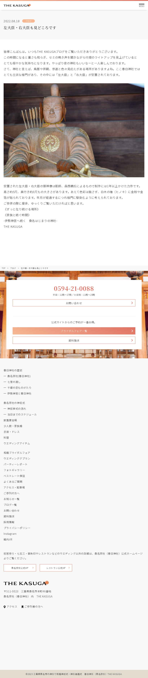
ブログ (13, 268)
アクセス (12, 606)
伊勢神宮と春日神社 (19, 393)
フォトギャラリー (14, 470)
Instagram (10, 533)
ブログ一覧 (10, 505)
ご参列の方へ (12, 493)
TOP (3, 268)
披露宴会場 (10, 420)
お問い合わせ (74, 303)
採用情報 (9, 522)
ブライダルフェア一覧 (74, 331)
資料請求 (74, 340)
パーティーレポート (16, 464)
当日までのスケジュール (22, 414)
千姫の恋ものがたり (19, 387)
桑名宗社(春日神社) (19, 376)
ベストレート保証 (14, 476)
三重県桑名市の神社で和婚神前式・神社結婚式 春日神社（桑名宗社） (70, 673)
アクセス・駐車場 (14, 487)
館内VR (8, 539)
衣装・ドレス (12, 432)
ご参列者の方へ (33, 606)
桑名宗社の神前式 (14, 403)
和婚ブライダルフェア (17, 452)
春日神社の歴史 (13, 370)
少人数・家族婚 (13, 426)
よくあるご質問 (13, 481)
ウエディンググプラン (17, 458)
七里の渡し (14, 382)
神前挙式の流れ (16, 408)
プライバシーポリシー (17, 528)
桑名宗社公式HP (19, 567)
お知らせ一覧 (12, 499)
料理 (6, 437)
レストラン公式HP (56, 567)
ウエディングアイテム (17, 443)
